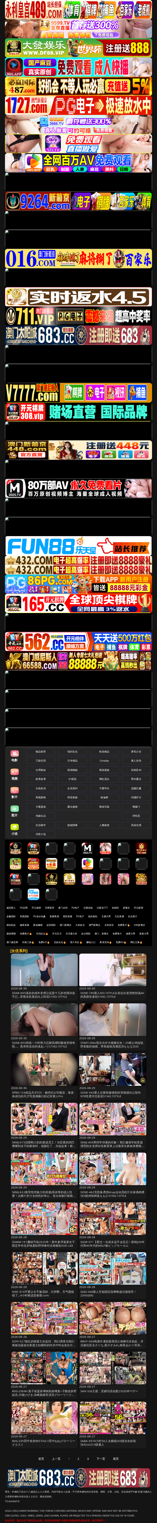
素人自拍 (136, 760)
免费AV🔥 (121, 942)
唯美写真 (104, 806)
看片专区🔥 (76, 942)
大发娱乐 (80, 925)
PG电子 (75, 907)
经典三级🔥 (28, 942)
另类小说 (41, 834)
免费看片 (117, 933)
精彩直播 (67, 916)
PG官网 (24, 907)
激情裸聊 (11, 933)
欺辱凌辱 (41, 779)
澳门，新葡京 (102, 933)
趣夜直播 (24, 925)
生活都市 (41, 825)
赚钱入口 (91, 942)
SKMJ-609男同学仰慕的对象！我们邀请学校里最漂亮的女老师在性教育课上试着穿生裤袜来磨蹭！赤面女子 (112, 1145)
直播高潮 (54, 916)
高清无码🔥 (106, 942)
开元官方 (57, 933)
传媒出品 (41, 815)
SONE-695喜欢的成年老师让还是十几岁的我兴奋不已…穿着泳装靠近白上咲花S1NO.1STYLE (43, 994)
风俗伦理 (136, 825)
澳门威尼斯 (12, 942)
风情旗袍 (41, 797)
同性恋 (136, 815)
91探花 (72, 779)
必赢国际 (11, 916)
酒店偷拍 (92, 916)
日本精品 (72, 760)
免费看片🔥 (124, 925)
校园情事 (72, 825)
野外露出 (136, 779)
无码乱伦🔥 (42, 933)
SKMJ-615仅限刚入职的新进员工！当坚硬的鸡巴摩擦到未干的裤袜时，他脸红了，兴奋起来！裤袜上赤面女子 (44, 1145)
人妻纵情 (104, 825)
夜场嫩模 (38, 925)
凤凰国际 (24, 916)
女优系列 (72, 788)
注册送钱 (88, 907)
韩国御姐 (72, 770)
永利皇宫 (109, 925)
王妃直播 (119, 916)
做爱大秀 (130, 933)
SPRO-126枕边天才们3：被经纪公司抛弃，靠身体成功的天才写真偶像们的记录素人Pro (43, 1094)
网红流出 (104, 779)
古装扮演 (41, 788)
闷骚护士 (136, 797)
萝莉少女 (136, 751)
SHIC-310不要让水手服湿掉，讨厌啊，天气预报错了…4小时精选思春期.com (43, 1293)
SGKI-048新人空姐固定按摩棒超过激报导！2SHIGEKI (108, 1293)
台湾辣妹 (41, 770)
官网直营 (49, 907)
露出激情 (72, 806)
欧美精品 (104, 751)
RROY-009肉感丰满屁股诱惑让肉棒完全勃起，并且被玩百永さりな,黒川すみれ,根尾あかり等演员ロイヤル (111, 1344)
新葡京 (126, 907)
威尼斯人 (11, 907)
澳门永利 (63, 907)
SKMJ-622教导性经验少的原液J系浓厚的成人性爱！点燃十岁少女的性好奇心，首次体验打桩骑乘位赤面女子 (44, 1195)
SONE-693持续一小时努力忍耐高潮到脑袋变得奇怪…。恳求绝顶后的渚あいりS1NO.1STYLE (43, 1044)
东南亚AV (136, 770)
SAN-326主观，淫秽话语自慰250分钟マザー (109, 1391)
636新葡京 (139, 925)
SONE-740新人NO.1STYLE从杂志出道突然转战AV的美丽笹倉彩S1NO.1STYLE (112, 994)
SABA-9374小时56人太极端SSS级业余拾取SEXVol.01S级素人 (108, 1442)
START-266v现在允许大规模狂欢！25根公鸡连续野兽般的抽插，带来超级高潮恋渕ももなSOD (111, 1044)
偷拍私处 (11, 925)
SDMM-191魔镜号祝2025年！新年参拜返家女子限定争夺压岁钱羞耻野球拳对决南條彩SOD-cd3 (43, 1243)
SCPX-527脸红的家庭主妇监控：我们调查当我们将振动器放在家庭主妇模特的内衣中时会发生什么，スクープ (43, 1344)
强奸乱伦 (72, 751)
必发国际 (51, 925)
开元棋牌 (36, 907)
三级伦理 (41, 760)
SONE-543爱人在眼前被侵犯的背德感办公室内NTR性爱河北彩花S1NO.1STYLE (110, 1094)
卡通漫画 (41, 806)
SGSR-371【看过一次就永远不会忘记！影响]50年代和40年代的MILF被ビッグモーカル (112, 1243)
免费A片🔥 (44, 942)
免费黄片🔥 (26, 933)
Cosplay (104, 760)
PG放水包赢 (39, 916)
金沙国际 (86, 933)
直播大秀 (144, 933)
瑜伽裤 (104, 797)
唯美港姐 (104, 770)
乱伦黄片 (132, 916)
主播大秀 (106, 916)
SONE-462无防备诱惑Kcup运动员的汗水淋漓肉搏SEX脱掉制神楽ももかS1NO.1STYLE (112, 1194)
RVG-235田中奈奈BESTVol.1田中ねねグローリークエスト (43, 1442)
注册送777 (102, 907)
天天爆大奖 (71, 933)
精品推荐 (41, 751)
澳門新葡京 (95, 925)
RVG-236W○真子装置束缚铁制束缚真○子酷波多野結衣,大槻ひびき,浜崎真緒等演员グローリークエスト (44, 1394)
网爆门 (136, 806)
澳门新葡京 (65, 925)
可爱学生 (104, 788)
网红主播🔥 (136, 942)
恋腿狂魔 (136, 788)
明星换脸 (72, 797)
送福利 (115, 907)
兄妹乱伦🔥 (60, 942)
